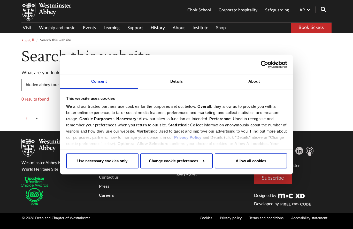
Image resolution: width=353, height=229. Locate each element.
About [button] (179, 28)
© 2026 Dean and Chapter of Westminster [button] (56, 218)
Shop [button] (221, 28)
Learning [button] (112, 28)
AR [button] (302, 10)
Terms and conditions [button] (266, 218)
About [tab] (254, 81)
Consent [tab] (99, 81)
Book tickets (311, 27)
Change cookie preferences (173, 160)
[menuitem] (29, 28)
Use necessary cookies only (102, 160)
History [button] (158, 28)
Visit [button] (27, 28)
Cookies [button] (206, 218)
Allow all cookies (251, 160)
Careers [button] (106, 195)
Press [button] (104, 186)
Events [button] (89, 28)
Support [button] (135, 28)
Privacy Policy (188, 137)
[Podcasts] (309, 151)
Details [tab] (176, 81)
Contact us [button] (109, 176)
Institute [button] (200, 28)
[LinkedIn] (299, 151)
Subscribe (273, 178)
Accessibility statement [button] (309, 218)
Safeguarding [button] (277, 10)
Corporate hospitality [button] (238, 10)
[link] (291, 196)
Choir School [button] (199, 10)
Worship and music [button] (57, 28)
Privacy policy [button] (231, 218)
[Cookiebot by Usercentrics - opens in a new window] (264, 64)
